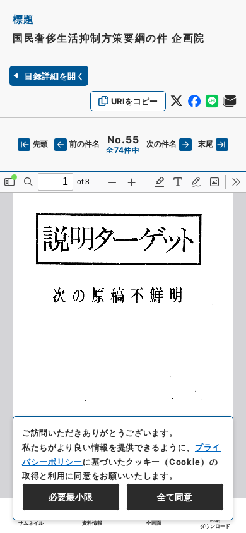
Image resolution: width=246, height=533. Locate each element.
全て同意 (174, 496)
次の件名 (161, 143)
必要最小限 (71, 496)
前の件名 (84, 143)
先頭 (40, 143)
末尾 (205, 143)
